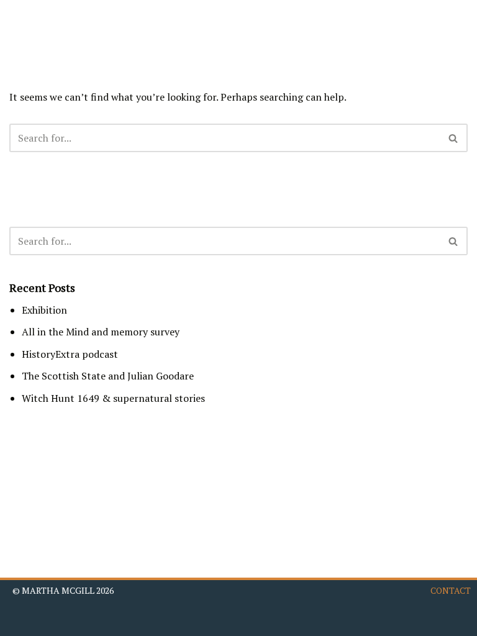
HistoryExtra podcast (70, 354)
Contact (450, 590)
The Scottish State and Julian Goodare (108, 376)
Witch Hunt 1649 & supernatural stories (113, 398)
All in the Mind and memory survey (100, 331)
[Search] (454, 138)
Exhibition (44, 310)
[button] (455, 26)
